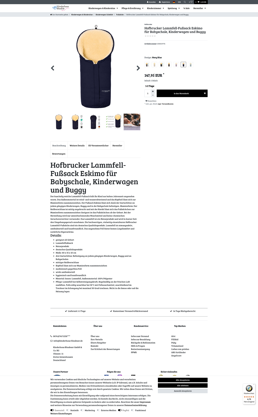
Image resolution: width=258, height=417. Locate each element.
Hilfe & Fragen (138, 345)
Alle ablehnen (183, 385)
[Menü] (253, 385)
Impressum (145, 401)
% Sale (186, 8)
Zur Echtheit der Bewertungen (105, 349)
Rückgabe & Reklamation (143, 342)
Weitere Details (77, 145)
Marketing (90, 410)
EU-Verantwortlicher (98, 145)
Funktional (140, 410)
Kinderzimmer (154, 8)
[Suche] (185, 2)
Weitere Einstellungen (61, 413)
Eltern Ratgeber (98, 342)
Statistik (74, 410)
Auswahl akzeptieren (183, 391)
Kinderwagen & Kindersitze (102, 8)
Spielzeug (172, 8)
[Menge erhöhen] (153, 91)
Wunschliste (151, 101)
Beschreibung (59, 145)
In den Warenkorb (181, 93)
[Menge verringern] (153, 95)
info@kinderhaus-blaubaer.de (68, 340)
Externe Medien (108, 410)
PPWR (134, 352)
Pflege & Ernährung (131, 8)
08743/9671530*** (61, 336)
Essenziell (59, 410)
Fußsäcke (120, 14)
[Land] (173, 2)
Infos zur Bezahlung (140, 339)
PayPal (125, 410)
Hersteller (198, 8)
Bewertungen (58, 153)
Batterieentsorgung (140, 349)
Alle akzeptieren (183, 380)
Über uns (95, 336)
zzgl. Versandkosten (165, 104)
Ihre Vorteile (97, 339)
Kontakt (94, 345)
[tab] (59, 145)
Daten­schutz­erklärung (135, 405)
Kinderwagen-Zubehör (104, 14)
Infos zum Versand (140, 336)
